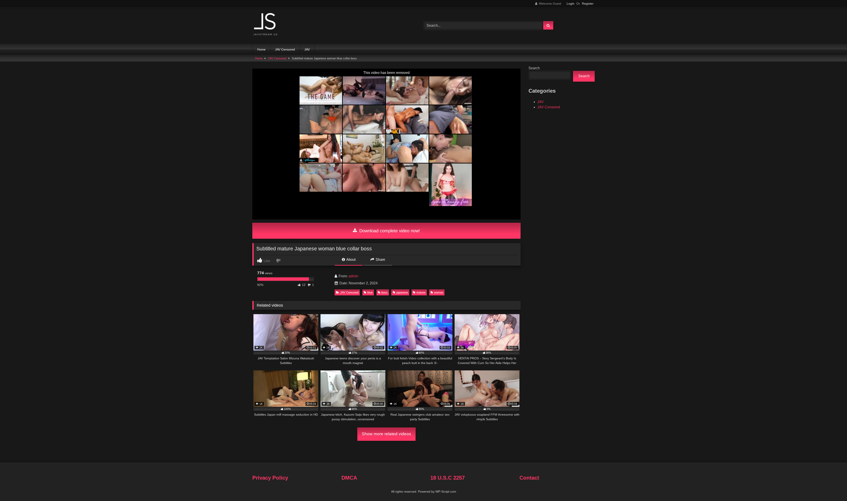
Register (588, 3)
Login (570, 3)
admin (353, 276)
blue (370, 292)
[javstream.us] (265, 25)
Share (380, 259)
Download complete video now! (389, 230)
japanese (402, 292)
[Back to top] (833, 488)
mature (420, 292)
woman (438, 292)
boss (384, 292)
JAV (307, 49)
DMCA (349, 478)
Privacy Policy (270, 478)
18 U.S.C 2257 (447, 478)
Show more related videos (386, 434)
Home (261, 49)
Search (534, 68)
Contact (529, 478)
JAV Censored (285, 49)
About (351, 259)
